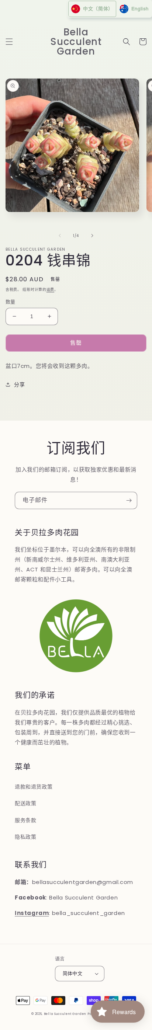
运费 (50, 289)
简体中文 (73, 973)
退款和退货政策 (33, 786)
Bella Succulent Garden (65, 1014)
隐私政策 (25, 837)
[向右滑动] (92, 235)
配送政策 (25, 803)
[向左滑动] (60, 235)
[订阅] (129, 500)
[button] (9, 42)
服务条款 (25, 820)
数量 (10, 301)
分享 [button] (19, 384)
